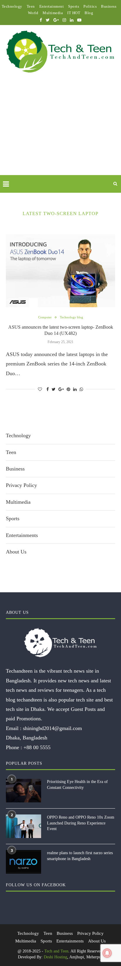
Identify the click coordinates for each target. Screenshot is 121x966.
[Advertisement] (60, 131)
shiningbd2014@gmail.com (52, 728)
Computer (45, 317)
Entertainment (51, 6)
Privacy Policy (21, 485)
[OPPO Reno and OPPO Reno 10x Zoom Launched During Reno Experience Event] (23, 826)
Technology (12, 6)
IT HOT (73, 13)
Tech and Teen (56, 951)
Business (108, 6)
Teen (31, 6)
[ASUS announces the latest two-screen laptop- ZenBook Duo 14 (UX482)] (60, 270)
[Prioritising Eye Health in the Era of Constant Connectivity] (23, 790)
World (33, 13)
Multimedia (53, 13)
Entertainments (22, 535)
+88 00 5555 (37, 747)
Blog (89, 13)
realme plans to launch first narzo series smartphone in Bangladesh (80, 856)
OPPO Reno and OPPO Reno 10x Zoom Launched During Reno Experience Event (80, 823)
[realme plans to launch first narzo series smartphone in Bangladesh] (23, 862)
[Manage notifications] (107, 953)
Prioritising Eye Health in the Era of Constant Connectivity (77, 784)
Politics (90, 6)
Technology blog (71, 317)
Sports (73, 6)
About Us (16, 552)
